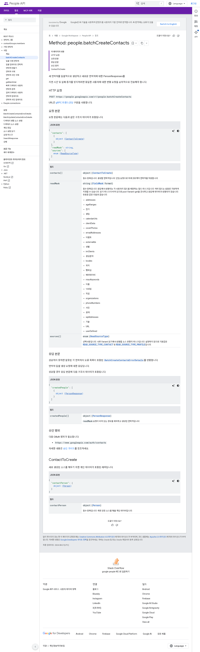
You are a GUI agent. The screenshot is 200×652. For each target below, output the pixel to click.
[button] (19, 40)
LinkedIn (96, 603)
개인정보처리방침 (57, 646)
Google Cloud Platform (126, 634)
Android (146, 589)
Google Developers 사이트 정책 (73, 540)
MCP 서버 (28, 10)
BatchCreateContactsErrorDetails (124, 360)
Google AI (147, 634)
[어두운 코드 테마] (178, 131)
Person (66, 485)
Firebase (146, 598)
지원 (39, 10)
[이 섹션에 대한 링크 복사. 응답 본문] (63, 354)
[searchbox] (20, 20)
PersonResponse (73, 393)
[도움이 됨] (174, 36)
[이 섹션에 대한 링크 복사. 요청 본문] (63, 111)
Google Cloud (148, 612)
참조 (16, 10)
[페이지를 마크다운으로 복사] (142, 43)
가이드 (6, 10)
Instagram (97, 598)
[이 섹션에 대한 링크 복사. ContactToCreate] (80, 460)
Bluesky (96, 594)
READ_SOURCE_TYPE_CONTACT (98, 344)
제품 (56, 36)
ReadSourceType (69, 153)
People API (17, 3)
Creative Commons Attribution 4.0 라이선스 (97, 537)
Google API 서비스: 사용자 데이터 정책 (59, 589)
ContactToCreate (74, 138)
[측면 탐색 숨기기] (35, 647)
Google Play (147, 617)
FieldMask (98, 183)
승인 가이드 (69, 448)
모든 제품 (162, 634)
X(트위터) (97, 608)
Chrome (146, 594)
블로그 (95, 589)
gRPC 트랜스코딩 (64, 102)
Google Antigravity (150, 608)
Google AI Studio (150, 603)
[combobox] (149, 3)
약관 (45, 646)
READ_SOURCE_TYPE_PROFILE (130, 344)
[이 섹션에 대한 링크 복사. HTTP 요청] (65, 91)
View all (145, 622)
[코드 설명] (173, 131)
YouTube (97, 612)
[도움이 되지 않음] (178, 36)
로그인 (193, 3)
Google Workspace (70, 36)
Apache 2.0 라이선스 (158, 537)
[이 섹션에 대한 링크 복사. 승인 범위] (63, 431)
